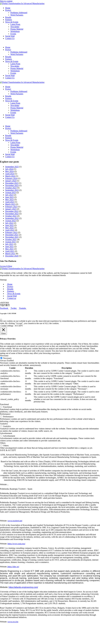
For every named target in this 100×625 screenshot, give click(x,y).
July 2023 (9, 195)
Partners (8, 20)
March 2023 (10, 204)
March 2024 (10, 176)
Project (8, 10)
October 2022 (11, 216)
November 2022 (12, 214)
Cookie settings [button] (7, 326)
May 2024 (9, 171)
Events (13, 34)
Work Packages (16, 15)
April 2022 (9, 230)
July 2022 (9, 223)
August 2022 (10, 221)
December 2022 (11, 211)
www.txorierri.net (15, 521)
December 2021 (11, 235)
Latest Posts (15, 24)
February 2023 (11, 206)
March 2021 (10, 253)
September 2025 (12, 167)
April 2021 (9, 251)
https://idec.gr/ (13, 567)
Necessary (7, 358)
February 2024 (11, 178)
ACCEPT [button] (19, 326)
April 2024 (9, 174)
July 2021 (9, 244)
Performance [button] (5, 414)
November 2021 (12, 237)
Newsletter (14, 27)
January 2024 (10, 181)
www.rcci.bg (13, 622)
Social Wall (10, 36)
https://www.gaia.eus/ (16, 544)
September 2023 (12, 190)
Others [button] (2, 443)
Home (7, 8)
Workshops (15, 31)
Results (8, 17)
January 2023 (10, 209)
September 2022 (12, 218)
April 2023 (9, 202)
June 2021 (9, 246)
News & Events (11, 22)
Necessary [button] (4, 355)
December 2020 (11, 256)
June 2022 (9, 225)
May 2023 (9, 199)
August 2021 (10, 242)
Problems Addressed (18, 12)
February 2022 (11, 232)
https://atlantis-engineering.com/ (23, 587)
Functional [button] (4, 404)
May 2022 (9, 228)
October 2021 (11, 239)
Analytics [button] (4, 424)
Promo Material (16, 29)
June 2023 (9, 197)
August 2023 (10, 192)
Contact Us (9, 38)
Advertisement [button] (6, 433)
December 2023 (11, 183)
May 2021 (9, 249)
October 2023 (11, 188)
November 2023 (12, 185)
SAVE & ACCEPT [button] (8, 450)
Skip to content (6, 1)
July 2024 (9, 169)
